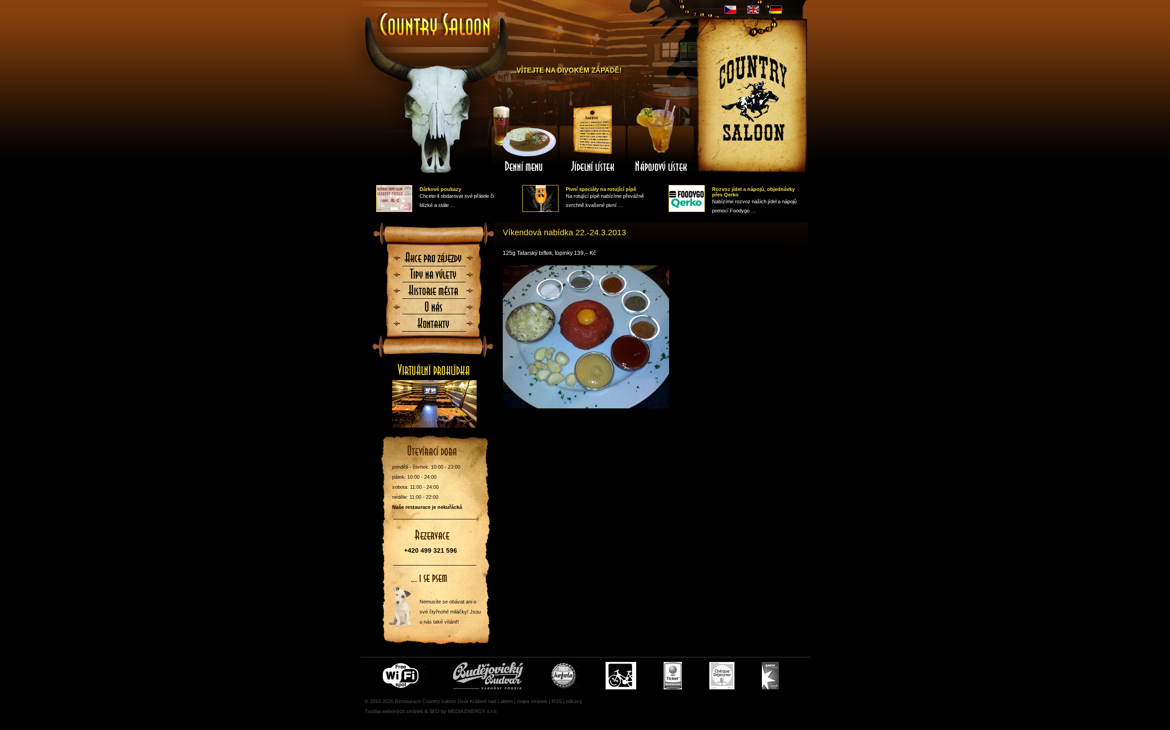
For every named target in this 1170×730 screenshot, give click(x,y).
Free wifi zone (401, 675)
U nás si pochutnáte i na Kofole (564, 675)
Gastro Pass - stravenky (770, 675)
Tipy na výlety (433, 277)
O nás (433, 310)
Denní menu (524, 138)
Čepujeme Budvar (488, 675)
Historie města (433, 293)
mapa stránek (532, 701)
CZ (730, 10)
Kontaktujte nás (433, 326)
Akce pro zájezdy (433, 260)
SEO (434, 711)
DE (776, 10)
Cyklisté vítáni (621, 675)
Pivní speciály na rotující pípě (601, 189)
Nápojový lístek (661, 138)
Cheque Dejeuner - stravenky (721, 675)
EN (753, 10)
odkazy (574, 701)
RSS (557, 701)
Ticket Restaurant (673, 675)
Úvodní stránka (431, 17)
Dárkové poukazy (440, 189)
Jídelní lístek (592, 138)
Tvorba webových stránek (394, 711)
